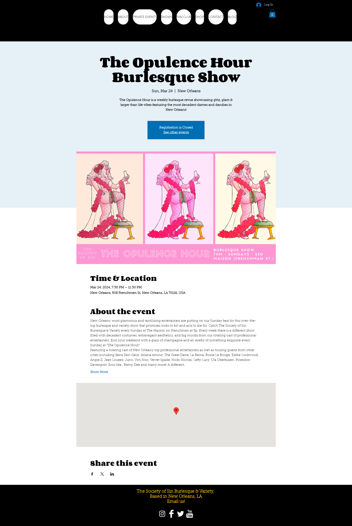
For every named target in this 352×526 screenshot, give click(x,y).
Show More (99, 372)
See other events (176, 132)
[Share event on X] (102, 474)
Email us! (176, 501)
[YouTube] (190, 514)
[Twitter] (180, 514)
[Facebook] (171, 514)
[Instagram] (162, 514)
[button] (272, 13)
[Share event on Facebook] (92, 474)
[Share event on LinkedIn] (112, 474)
